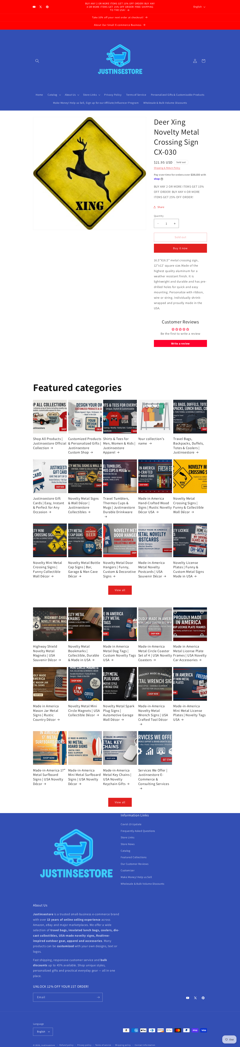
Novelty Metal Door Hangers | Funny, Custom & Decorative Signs (119, 569)
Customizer (128, 870)
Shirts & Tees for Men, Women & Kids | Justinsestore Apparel (119, 446)
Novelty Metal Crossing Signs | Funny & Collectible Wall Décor (188, 505)
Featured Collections (133, 857)
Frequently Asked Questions (138, 831)
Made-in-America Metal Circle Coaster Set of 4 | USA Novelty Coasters (155, 653)
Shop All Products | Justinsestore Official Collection (49, 443)
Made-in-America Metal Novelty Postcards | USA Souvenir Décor (151, 569)
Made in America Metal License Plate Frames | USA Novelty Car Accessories (189, 653)
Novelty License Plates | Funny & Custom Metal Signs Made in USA (188, 569)
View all (120, 590)
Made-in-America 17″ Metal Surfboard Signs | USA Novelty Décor (49, 777)
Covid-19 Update (131, 824)
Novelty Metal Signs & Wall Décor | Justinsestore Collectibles (83, 505)
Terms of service (103, 1045)
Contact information (145, 1045)
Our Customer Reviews (134, 864)
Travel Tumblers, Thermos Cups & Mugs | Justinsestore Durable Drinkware (119, 505)
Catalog (125, 850)
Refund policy (66, 1045)
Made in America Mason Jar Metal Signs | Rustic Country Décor (46, 713)
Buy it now (180, 248)
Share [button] (160, 207)
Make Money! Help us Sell (136, 877)
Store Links (127, 837)
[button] (37, 61)
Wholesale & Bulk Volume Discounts (142, 883)
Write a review (180, 343)
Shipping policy (123, 1045)
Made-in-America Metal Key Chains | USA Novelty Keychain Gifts (117, 777)
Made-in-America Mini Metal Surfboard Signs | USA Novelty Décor (84, 777)
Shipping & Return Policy (167, 168)
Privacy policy (84, 1045)
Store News (128, 844)
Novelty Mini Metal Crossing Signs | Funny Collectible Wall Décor (47, 569)
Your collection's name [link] (151, 441)
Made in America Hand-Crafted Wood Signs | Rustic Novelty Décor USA (155, 505)
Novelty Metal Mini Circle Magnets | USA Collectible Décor (84, 710)
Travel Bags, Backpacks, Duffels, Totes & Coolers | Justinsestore (188, 446)
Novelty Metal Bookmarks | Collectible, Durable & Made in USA (83, 653)
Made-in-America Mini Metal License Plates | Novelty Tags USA (189, 713)
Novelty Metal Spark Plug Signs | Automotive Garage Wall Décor (119, 713)
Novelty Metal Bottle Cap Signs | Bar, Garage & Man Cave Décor (84, 569)
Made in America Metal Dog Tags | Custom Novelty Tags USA (119, 653)
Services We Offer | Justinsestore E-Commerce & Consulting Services (153, 777)
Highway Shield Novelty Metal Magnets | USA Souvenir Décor (45, 653)
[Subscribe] (98, 997)
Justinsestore (48, 1045)
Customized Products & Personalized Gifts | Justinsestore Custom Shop (85, 446)
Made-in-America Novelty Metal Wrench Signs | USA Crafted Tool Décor (153, 713)
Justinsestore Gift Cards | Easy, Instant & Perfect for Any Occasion (48, 505)
